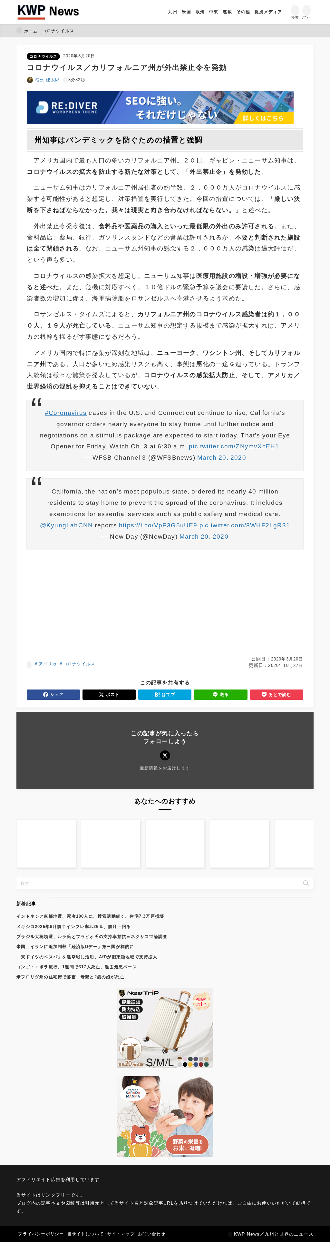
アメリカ (48, 663)
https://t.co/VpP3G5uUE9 (158, 525)
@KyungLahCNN (66, 525)
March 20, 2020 (221, 457)
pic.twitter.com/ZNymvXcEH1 (234, 446)
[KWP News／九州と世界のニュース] (48, 12)
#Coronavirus (66, 412)
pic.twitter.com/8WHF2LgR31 (244, 525)
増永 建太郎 (47, 79)
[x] (165, 755)
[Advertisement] (165, 603)
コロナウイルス (43, 56)
